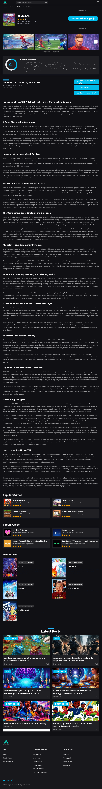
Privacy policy (67, 758)
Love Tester (37, 758)
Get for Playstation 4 (88, 93)
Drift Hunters (37, 762)
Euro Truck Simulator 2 (41, 772)
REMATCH (20, 7)
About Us (66, 754)
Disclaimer (66, 765)
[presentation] (96, 42)
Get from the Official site (87, 82)
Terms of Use (67, 762)
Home (5, 7)
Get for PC (88, 87)
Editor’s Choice (8, 762)
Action (12, 7)
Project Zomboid (38, 769)
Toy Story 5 (37, 754)
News (5, 754)
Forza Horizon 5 (38, 765)
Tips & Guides (7, 758)
